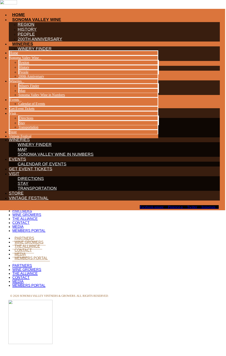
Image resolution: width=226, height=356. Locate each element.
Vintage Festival (29, 198)
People (23, 72)
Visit (14, 173)
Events (17, 159)
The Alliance (25, 219)
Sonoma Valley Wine (24, 58)
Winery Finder (35, 144)
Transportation (37, 188)
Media (18, 227)
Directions (31, 178)
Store (16, 193)
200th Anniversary (31, 76)
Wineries (15, 81)
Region (24, 62)
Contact (21, 223)
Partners (22, 211)
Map (22, 149)
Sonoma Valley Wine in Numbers (56, 154)
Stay (23, 183)
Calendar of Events (42, 164)
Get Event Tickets (30, 169)
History (24, 67)
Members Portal (28, 231)
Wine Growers (26, 215)
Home (13, 53)
